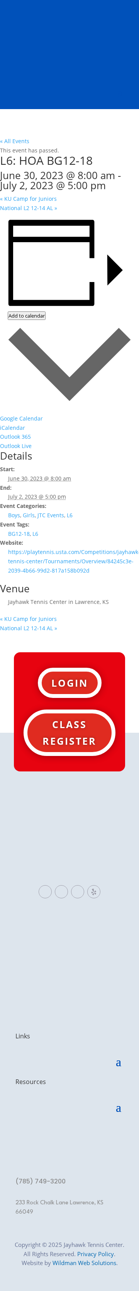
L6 (70, 515)
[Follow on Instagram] (77, 891)
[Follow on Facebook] (45, 891)
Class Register (69, 732)
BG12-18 (19, 533)
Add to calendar (26, 315)
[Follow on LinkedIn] (61, 891)
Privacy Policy (95, 1254)
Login (69, 682)
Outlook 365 (15, 436)
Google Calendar (21, 418)
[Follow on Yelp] (93, 891)
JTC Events (50, 515)
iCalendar (12, 427)
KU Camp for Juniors (28, 198)
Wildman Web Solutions (84, 1263)
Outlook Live (16, 446)
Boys (14, 515)
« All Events (14, 141)
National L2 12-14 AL (28, 208)
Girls (29, 515)
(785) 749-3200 (40, 1181)
